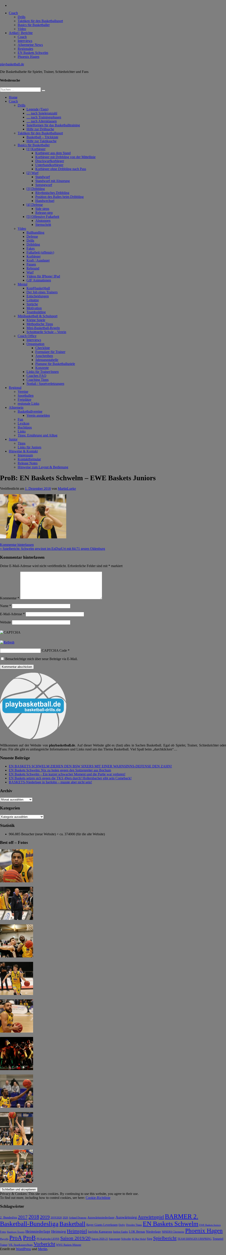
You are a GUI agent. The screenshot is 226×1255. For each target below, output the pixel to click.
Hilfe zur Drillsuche (40, 129)
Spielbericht (165, 1238)
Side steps (42, 209)
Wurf (30, 272)
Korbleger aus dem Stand (53, 153)
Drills (21, 17)
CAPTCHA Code (54, 650)
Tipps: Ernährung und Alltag (37, 435)
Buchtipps (25, 427)
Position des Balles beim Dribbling (59, 197)
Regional (15, 387)
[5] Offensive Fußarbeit (42, 216)
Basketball (72, 1223)
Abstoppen (43, 220)
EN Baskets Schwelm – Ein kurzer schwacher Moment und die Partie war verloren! (67, 774)
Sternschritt (43, 224)
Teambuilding (36, 312)
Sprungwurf (43, 185)
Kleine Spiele (35, 320)
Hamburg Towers (15, 1232)
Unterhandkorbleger (49, 165)
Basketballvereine (30, 411)
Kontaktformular (29, 459)
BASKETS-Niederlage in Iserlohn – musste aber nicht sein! (50, 782)
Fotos (3, 1231)
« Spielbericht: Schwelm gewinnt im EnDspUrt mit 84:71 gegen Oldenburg (52, 549)
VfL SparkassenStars (20, 1244)
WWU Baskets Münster (68, 1245)
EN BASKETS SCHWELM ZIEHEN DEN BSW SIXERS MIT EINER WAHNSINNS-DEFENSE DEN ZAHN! (90, 766)
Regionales (25, 49)
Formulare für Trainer (50, 352)
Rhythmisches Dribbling (52, 193)
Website (5, 622)
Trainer (4, 1245)
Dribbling (33, 244)
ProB (29, 1237)
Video (22, 29)
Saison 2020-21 (99, 1238)
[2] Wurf (32, 173)
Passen (31, 264)
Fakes (30, 248)
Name (5, 606)
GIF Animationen (38, 280)
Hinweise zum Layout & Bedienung (43, 467)
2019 (45, 1217)
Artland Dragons (78, 1217)
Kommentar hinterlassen (17, 545)
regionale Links (28, 403)
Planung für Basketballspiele (55, 364)
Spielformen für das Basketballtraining (53, 125)
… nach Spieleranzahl (41, 113)
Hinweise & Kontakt (23, 451)
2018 (33, 1217)
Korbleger (33, 256)
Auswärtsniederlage (101, 1217)
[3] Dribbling (35, 189)
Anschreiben (44, 356)
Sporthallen (26, 395)
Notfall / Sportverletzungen (45, 383)
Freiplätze (24, 399)
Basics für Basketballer (34, 25)
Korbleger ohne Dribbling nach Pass (60, 169)
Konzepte (42, 368)
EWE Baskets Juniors (210, 1225)
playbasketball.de (12, 64)
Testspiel (218, 1238)
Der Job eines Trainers (42, 292)
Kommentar (9, 598)
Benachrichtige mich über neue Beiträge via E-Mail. (41, 659)
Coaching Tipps (37, 380)
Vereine (23, 391)
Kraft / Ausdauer (38, 260)
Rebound (32, 268)
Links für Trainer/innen (42, 372)
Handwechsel (44, 201)
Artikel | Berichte (21, 33)
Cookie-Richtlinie (98, 1198)
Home (13, 97)
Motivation (34, 308)
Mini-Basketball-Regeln (43, 328)
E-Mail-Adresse (12, 614)
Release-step (44, 213)
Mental (22, 284)
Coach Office (27, 336)
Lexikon (23, 423)
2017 (23, 1217)
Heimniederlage (37, 1231)
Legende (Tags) (37, 109)
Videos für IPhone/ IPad (43, 276)
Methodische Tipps (39, 324)
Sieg (149, 1238)
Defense (32, 236)
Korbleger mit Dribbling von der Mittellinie (65, 157)
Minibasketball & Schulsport (37, 316)
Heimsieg (58, 1231)
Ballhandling (35, 232)
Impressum (25, 455)
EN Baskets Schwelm (33, 53)
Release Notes (28, 463)
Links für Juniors (29, 447)
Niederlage (153, 1231)
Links (22, 431)
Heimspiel (77, 1231)
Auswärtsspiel (151, 1217)
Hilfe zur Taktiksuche (41, 141)
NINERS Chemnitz (173, 1231)
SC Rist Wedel (139, 1239)
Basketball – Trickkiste (42, 137)
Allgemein (16, 407)
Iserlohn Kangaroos (100, 1231)
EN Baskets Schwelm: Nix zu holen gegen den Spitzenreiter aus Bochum (60, 770)
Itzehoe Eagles (120, 1231)
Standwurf (42, 177)
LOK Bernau (137, 1231)
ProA (15, 1237)
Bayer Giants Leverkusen (102, 1225)
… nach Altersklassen (41, 121)
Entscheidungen (37, 296)
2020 (65, 1217)
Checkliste (42, 348)
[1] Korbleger (35, 149)
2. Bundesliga (8, 1217)
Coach (13, 13)
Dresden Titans (134, 1225)
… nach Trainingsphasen (43, 117)
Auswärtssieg (126, 1217)
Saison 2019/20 (75, 1238)
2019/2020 (56, 1217)
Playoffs (4, 1239)
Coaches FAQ (36, 376)
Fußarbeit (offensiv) (40, 252)
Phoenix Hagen (28, 57)
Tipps (21, 443)
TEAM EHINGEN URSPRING (194, 1239)
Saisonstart (114, 1238)
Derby (122, 1225)
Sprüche (32, 304)
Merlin (42, 1249)
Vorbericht (44, 1244)
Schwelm (126, 1238)
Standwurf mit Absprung (52, 181)
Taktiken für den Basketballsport (40, 21)
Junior (13, 439)
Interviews (25, 41)
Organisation (35, 344)
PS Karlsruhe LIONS (48, 1239)
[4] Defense (34, 205)
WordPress (23, 1249)
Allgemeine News (30, 45)
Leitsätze (32, 300)
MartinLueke (67, 488)
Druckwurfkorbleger (49, 161)
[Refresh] (7, 642)
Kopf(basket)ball (38, 288)
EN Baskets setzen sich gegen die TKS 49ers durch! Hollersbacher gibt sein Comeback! (70, 778)
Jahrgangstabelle (46, 360)
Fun (20, 419)
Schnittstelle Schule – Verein (46, 332)
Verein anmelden (38, 415)
